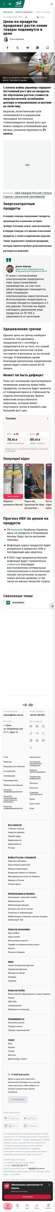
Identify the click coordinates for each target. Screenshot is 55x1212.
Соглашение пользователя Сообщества (36, 764)
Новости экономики (24, 12)
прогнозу (17, 529)
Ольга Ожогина (17, 39)
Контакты (34, 783)
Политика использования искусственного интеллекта (10, 799)
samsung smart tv (31, 1125)
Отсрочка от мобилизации (20, 913)
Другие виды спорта (17, 1059)
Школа (11, 998)
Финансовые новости (18, 940)
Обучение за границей (18, 1009)
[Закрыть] (49, 1185)
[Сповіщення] (51, 4)
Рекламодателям (11, 781)
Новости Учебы (16, 990)
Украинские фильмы (17, 969)
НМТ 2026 (12, 1001)
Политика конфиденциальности (13, 791)
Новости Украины (16, 832)
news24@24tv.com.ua (13, 715)
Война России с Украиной (22, 857)
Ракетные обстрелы (17, 861)
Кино (11, 961)
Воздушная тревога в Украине (22, 872)
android (12, 1118)
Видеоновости (14, 840)
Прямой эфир (14, 836)
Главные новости (16, 828)
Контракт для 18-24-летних (20, 909)
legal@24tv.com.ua (36, 1168)
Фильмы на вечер (16, 973)
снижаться (13, 564)
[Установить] (27, 1191)
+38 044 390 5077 (37, 715)
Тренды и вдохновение (18, 1030)
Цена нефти (13, 933)
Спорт (11, 1039)
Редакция (8, 762)
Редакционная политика (14, 767)
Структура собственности (36, 793)
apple (31, 1118)
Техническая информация (35, 778)
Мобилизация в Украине (21, 893)
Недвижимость (16, 1019)
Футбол (11, 1047)
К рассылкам (17, 1100)
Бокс (10, 1043)
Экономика (8, 12)
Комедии (12, 977)
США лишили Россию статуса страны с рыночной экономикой (27, 194)
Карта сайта (35, 804)
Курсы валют (14, 937)
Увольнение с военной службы (22, 897)
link (31, 726)
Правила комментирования (38, 771)
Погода (11, 848)
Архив (32, 799)
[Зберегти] (47, 47)
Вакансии (34, 788)
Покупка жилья (15, 1026)
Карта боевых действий (19, 865)
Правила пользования (13, 785)
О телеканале (9, 771)
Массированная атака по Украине (23, 876)
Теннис (11, 1051)
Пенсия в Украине (16, 952)
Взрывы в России (16, 880)
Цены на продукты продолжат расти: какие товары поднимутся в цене (44, 12)
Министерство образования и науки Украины (29, 994)
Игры (32, 808)
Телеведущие (9, 776)
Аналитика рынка (16, 1022)
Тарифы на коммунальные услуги (23, 944)
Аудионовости (14, 844)
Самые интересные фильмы (21, 965)
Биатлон (12, 1055)
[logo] (18, 4)
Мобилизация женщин (18, 905)
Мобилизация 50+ (16, 901)
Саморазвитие (14, 1005)
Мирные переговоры (18, 868)
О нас (6, 757)
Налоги (11, 948)
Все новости (15, 825)
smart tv (12, 1125)
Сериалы (12, 981)
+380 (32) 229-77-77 (20, 1165)
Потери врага (14, 884)
